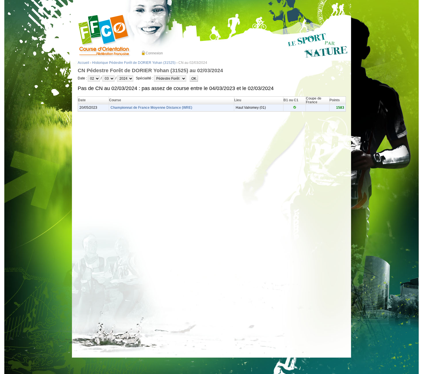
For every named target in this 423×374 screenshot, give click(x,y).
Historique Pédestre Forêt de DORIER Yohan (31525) (134, 63)
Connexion (154, 53)
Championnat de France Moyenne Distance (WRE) (151, 108)
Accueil (83, 63)
